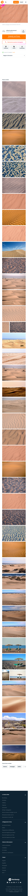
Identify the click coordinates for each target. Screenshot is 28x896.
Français (4, 891)
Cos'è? (14, 52)
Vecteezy (4, 821)
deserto (5, 788)
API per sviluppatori (6, 831)
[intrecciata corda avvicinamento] (13, 351)
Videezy (4, 824)
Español (4, 884)
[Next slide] (22, 788)
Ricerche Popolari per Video (8, 858)
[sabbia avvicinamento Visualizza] (5, 326)
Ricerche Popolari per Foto (8, 856)
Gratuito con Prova (14, 36)
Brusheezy (4, 819)
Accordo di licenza (6, 846)
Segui (23, 31)
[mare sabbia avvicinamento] (13, 758)
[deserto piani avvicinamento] (13, 742)
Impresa (4, 826)
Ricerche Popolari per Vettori (8, 854)
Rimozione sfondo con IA (7, 836)
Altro (3, 894)
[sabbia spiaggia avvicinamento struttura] (13, 233)
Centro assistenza (6, 866)
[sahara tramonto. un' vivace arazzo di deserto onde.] (13, 726)
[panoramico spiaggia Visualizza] (13, 710)
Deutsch (4, 889)
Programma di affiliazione (8, 851)
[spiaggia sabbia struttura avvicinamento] (13, 463)
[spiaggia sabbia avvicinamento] (13, 136)
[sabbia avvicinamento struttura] (13, 383)
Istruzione (4, 829)
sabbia (19, 788)
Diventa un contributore (7, 874)
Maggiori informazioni (7, 54)
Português (4, 887)
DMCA (3, 849)
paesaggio (12, 788)
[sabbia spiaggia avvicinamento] (13, 88)
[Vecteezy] (2, 2)
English (4, 882)
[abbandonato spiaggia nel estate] (13, 656)
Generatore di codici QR (7, 838)
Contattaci (4, 869)
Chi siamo (4, 871)
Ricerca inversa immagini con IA (9, 833)
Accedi (21, 2)
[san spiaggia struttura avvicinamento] (13, 104)
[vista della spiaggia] (13, 576)
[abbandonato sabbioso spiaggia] (10, 696)
